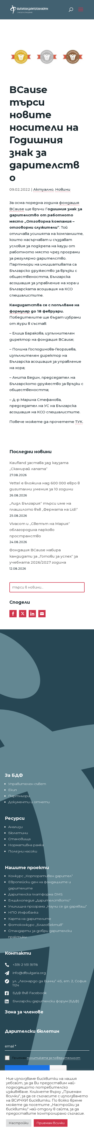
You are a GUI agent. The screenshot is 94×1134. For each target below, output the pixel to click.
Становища (19, 839)
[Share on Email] (42, 613)
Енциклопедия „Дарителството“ (39, 900)
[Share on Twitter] (22, 613)
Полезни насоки (22, 851)
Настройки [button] (18, 1123)
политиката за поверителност (53, 1058)
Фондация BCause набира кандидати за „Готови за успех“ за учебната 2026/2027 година (43, 556)
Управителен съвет (27, 784)
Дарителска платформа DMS (35, 894)
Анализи (15, 827)
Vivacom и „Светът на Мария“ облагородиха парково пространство (39, 529)
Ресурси (15, 818)
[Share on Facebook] (13, 613)
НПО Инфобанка (23, 912)
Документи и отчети (29, 802)
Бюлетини (18, 833)
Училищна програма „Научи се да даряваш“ (47, 906)
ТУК (78, 421)
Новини (62, 189)
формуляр (19, 311)
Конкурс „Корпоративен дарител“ (40, 876)
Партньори (19, 796)
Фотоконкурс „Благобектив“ (35, 925)
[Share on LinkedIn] (32, 613)
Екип (12, 790)
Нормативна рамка (26, 845)
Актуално (43, 189)
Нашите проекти (27, 867)
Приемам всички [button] (51, 1123)
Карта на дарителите (29, 918)
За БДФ (14, 775)
